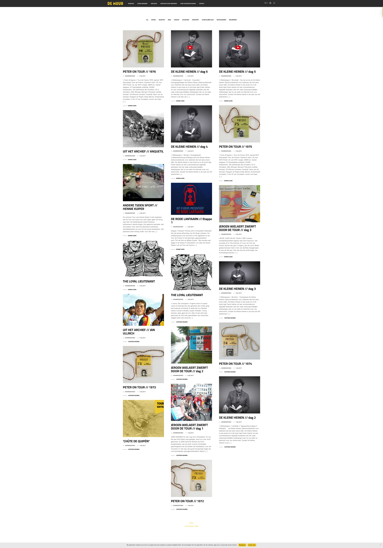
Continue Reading (133, 342)
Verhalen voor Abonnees (168, 4)
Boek (169, 20)
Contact (201, 4)
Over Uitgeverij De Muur (188, 4)
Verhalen (154, 4)
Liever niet (251, 545)
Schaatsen (185, 20)
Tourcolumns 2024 (208, 20)
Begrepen (242, 545)
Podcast (176, 20)
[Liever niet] (381, 545)
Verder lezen (132, 106)
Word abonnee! (142, 4)
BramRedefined (130, 76)
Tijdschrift (195, 20)
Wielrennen (233, 20)
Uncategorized (221, 20)
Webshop (131, 4)
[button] (266, 3)
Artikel (153, 20)
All (147, 20)
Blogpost (162, 20)
